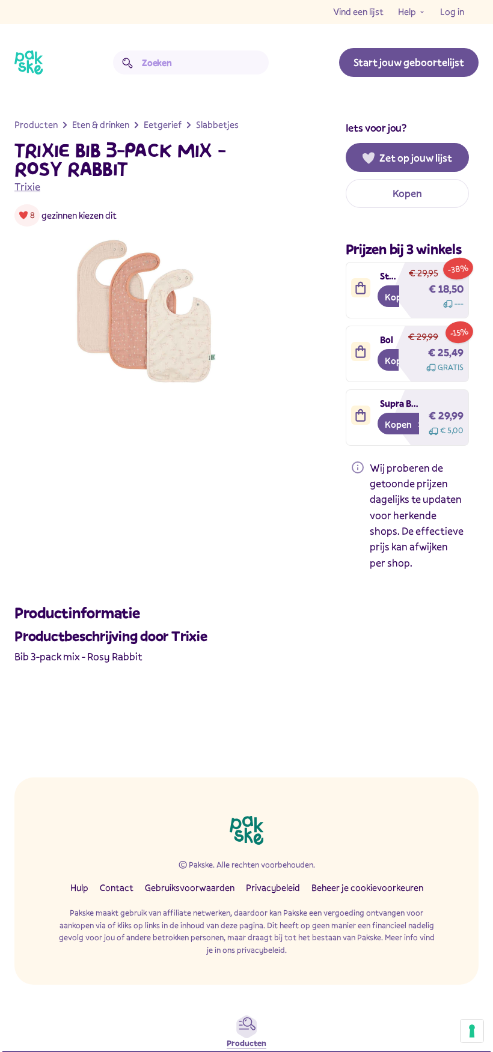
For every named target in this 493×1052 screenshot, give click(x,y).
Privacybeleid (273, 887)
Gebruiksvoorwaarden (189, 887)
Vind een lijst (358, 11)
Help (407, 11)
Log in (452, 11)
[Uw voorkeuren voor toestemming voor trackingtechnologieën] (472, 1031)
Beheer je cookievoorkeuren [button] (367, 887)
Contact (116, 887)
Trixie (27, 186)
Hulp (79, 887)
